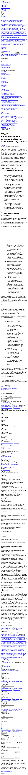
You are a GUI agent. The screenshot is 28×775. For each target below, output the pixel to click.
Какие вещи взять (17, 21)
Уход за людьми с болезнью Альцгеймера (14, 39)
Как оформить (4, 82)
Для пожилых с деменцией (7, 106)
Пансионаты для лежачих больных (15, 28)
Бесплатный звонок (6, 128)
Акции (6, 21)
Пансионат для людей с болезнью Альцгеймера (13, 31)
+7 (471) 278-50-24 (5, 2)
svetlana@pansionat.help (6, 445)
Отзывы (3, 21)
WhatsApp (8, 406)
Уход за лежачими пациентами (8, 114)
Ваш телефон (4, 396)
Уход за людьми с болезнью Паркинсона (11, 119)
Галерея (3, 18)
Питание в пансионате (11, 20)
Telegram (19, 406)
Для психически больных (7, 24)
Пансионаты (4, 22)
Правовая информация (6, 682)
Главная (3, 145)
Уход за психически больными (8, 120)
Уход (2, 36)
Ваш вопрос (4, 627)
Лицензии (7, 18)
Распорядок (20, 20)
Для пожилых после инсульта (15, 29)
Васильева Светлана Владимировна (10, 443)
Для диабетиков (5, 98)
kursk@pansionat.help (6, 67)
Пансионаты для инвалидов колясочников (11, 26)
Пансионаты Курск (5, 54)
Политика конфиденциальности (15, 681)
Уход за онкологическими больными (15, 43)
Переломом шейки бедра (7, 124)
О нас (2, 17)
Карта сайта (4, 681)
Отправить (3, 399)
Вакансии (15, 18)
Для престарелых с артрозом (8, 109)
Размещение (4, 398)
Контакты (3, 47)
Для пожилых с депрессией (20, 35)
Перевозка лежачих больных (10, 45)
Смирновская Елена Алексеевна (9, 453)
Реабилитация (23, 54)
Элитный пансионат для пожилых (15, 33)
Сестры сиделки (5, 55)
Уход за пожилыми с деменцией (15, 39)
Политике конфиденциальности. (10, 770)
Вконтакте (9, 408)
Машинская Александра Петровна (9, 464)
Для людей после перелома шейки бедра (15, 25)
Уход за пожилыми (15, 54)
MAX (18, 408)
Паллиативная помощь (6, 651)
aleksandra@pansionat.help (7, 467)
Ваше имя (3, 395)
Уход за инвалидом (5, 37)
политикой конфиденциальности (9, 405)
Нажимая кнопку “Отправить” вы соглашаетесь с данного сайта (13, 633)
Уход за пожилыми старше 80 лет (14, 43)
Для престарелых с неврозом (8, 94)
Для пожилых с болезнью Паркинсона (13, 30)
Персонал (10, 21)
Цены (11, 18)
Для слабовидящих (5, 101)
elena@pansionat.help (6, 456)
